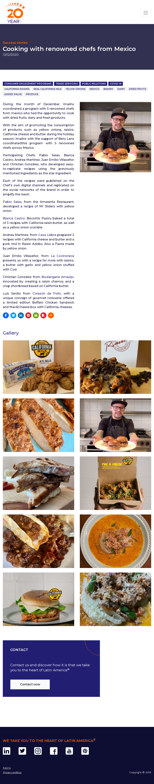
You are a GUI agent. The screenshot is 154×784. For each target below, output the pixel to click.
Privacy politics (12, 772)
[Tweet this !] (13, 315)
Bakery (108, 89)
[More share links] (51, 315)
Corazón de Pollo (46, 293)
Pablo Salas (12, 202)
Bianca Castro (14, 218)
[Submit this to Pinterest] (28, 315)
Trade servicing (67, 83)
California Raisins (16, 89)
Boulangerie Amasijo (58, 277)
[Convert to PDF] (43, 315)
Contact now (30, 684)
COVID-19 (115, 83)
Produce (32, 94)
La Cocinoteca (62, 256)
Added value (13, 94)
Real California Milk (48, 89)
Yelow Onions (75, 89)
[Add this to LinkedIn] (21, 315)
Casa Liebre (47, 235)
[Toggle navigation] (145, 13)
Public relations (94, 83)
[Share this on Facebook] (6, 315)
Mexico (94, 89)
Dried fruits (137, 89)
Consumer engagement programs (27, 83)
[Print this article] (36, 315)
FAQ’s (7, 767)
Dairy (121, 89)
